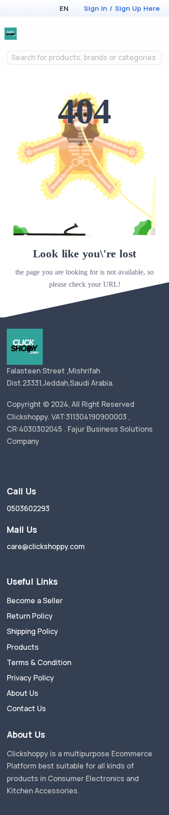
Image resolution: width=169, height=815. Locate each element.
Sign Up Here (137, 8)
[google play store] (29, 9)
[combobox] (84, 57)
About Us (22, 693)
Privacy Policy (30, 678)
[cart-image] (144, 33)
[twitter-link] (10, 464)
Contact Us (26, 708)
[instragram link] (37, 464)
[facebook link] (23, 464)
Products (23, 647)
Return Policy (30, 616)
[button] (63, 8)
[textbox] (84, 57)
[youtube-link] (51, 464)
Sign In (95, 8)
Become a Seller (35, 600)
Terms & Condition (39, 662)
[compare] (130, 33)
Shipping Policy (32, 631)
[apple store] (14, 9)
